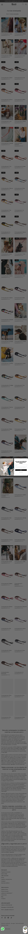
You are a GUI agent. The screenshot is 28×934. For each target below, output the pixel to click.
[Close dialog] (27, 459)
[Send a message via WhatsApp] (3, 929)
